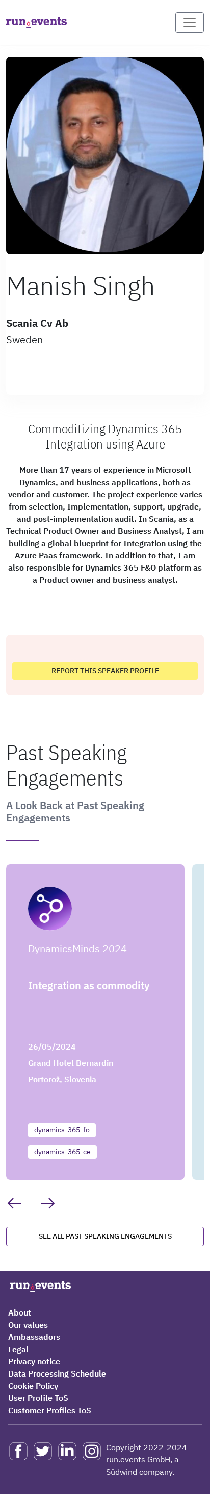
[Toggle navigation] (189, 22)
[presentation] (14, 1203)
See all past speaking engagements (105, 1236)
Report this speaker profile (105, 670)
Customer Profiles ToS (49, 1410)
